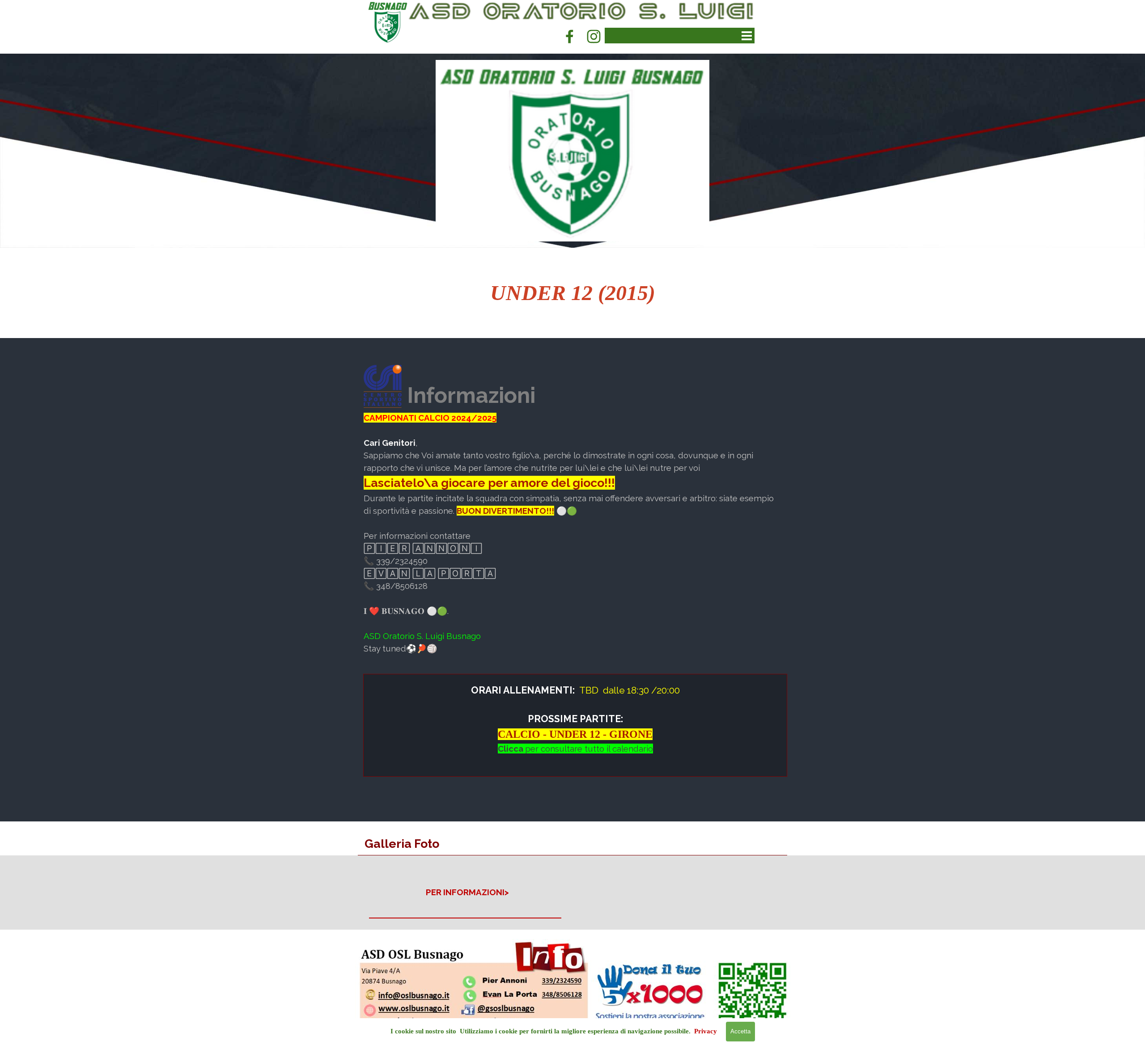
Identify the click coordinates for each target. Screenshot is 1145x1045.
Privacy (705, 1031)
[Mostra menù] (747, 35)
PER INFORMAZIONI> (467, 892)
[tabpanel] (572, 293)
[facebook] (569, 36)
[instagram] (593, 36)
